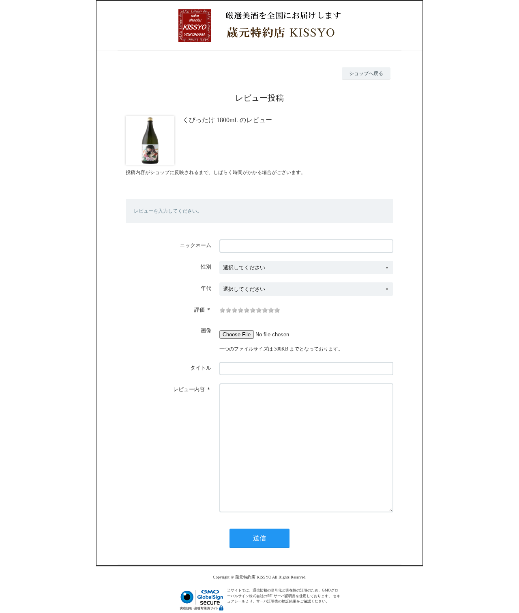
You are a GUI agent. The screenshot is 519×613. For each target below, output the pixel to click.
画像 (206, 330)
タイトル (200, 368)
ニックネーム (195, 245)
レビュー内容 (189, 389)
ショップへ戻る (366, 73)
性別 (206, 267)
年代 (206, 288)
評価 (199, 310)
